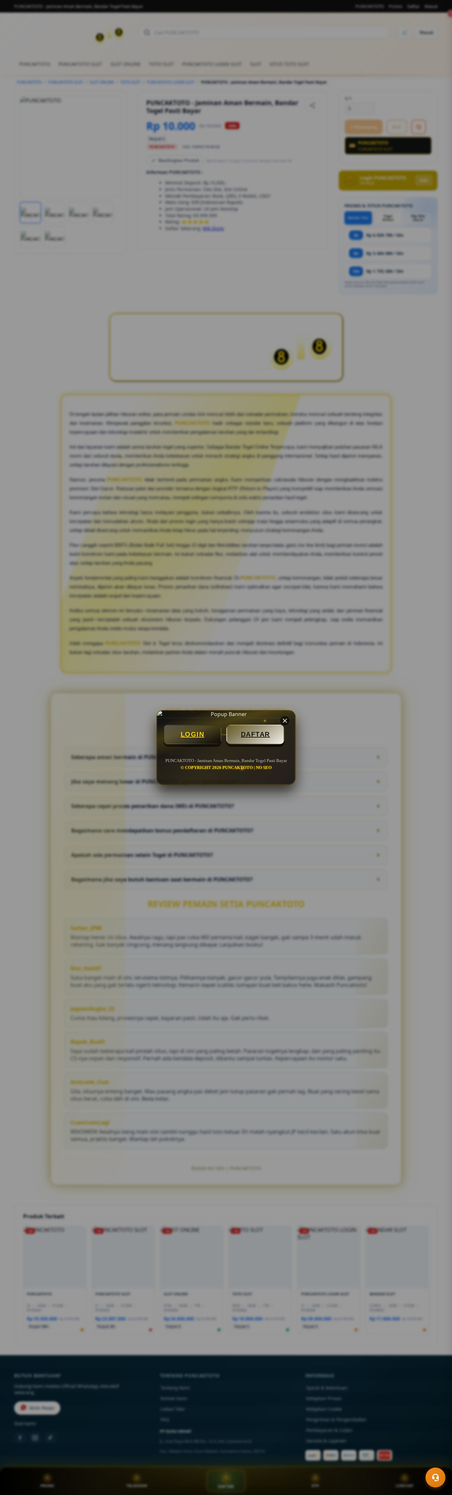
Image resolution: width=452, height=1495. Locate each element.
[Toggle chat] (435, 1477)
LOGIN (192, 734)
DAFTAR (255, 734)
